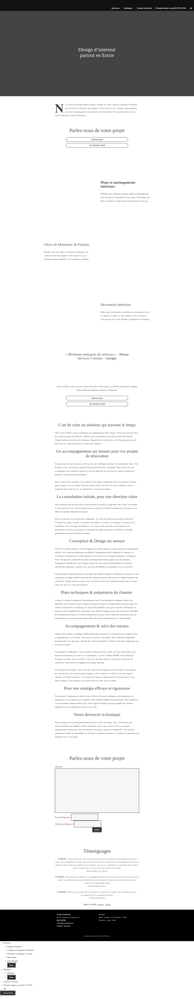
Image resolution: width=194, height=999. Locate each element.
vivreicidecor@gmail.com (65, 923)
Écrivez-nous (97, 139)
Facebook (60, 926)
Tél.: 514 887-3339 (97, 145)
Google (111, 358)
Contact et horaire (144, 8)
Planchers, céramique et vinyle (19, 954)
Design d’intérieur (14, 946)
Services (115, 8)
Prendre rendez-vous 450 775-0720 (171, 8)
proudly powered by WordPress (97, 936)
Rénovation (12, 957)
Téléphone (64, 824)
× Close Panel (7, 993)
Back (11, 965)
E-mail (63, 817)
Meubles (10, 973)
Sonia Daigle (12, 961)
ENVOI (97, 830)
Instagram (67, 926)
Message (58, 766)
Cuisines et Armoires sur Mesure (20, 950)
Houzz (124, 354)
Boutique (127, 8)
